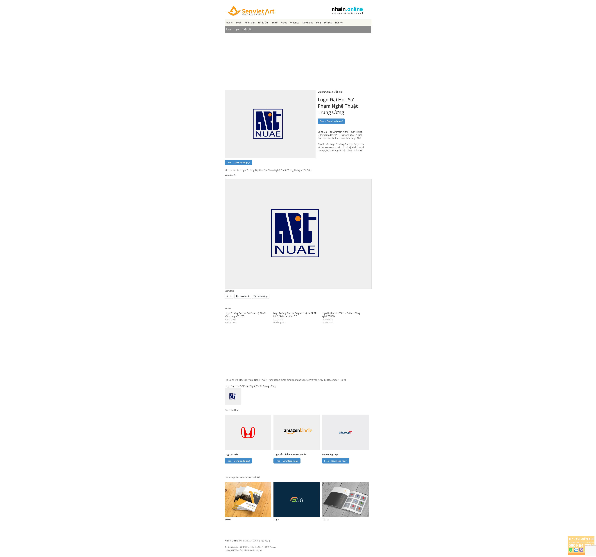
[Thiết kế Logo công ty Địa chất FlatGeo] (296, 516)
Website (294, 22)
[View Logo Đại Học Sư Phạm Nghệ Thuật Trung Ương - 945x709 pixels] (234, 404)
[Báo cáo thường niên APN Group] (248, 516)
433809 (264, 540)
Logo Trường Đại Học (341, 144)
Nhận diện (250, 22)
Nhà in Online (231, 540)
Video (284, 22)
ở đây (359, 150)
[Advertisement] (298, 64)
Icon (228, 29)
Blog (318, 22)
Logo (239, 22)
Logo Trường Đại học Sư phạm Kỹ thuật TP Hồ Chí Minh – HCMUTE (294, 315)
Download (307, 22)
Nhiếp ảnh (263, 22)
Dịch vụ (328, 22)
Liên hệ (339, 22)
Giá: (330, 91)
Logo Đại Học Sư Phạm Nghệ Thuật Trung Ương (250, 386)
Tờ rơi (275, 22)
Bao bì (229, 22)
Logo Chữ (356, 137)
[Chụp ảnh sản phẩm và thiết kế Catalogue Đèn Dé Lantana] (345, 516)
